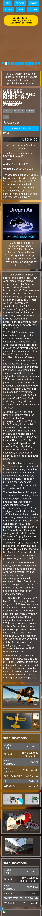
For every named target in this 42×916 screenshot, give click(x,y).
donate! (29, 23)
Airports (8, 9)
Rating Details (21, 128)
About (7, 3)
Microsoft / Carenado (12, 104)
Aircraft (33, 3)
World (20, 9)
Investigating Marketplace (21, 20)
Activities (33, 9)
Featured (20, 3)
